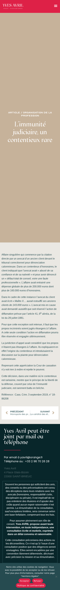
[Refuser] (56, 576)
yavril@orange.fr (31, 457)
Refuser (38, 581)
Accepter (24, 581)
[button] (55, 5)
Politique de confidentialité (30, 585)
